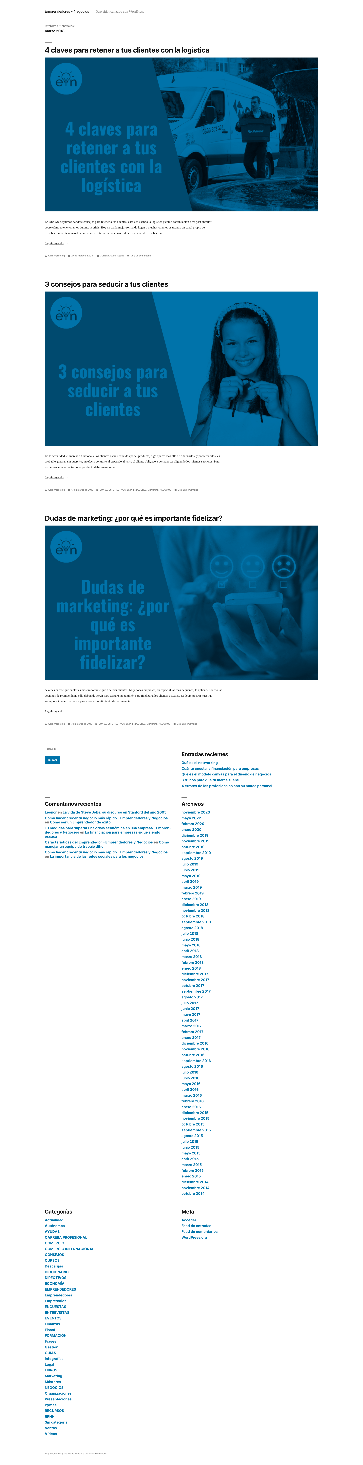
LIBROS (51, 1370)
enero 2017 (191, 1037)
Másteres (53, 1382)
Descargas (54, 1266)
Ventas (51, 1428)
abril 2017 (190, 1020)
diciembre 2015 (195, 1113)
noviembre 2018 (195, 910)
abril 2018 (190, 951)
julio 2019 (190, 864)
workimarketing (56, 255)
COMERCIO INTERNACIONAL (69, 1249)
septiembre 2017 (196, 991)
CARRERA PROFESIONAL (66, 1237)
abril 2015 (190, 1159)
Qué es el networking (200, 763)
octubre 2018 (193, 916)
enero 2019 (191, 899)
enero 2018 (191, 968)
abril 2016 (190, 1089)
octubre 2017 (193, 985)
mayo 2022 (191, 818)
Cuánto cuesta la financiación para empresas (220, 768)
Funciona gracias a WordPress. (91, 1453)
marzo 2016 (192, 1095)
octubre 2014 (193, 1193)
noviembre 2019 (195, 841)
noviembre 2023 (196, 812)
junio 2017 (190, 1008)
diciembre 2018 (195, 905)
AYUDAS (52, 1231)
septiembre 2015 (196, 1130)
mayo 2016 (191, 1084)
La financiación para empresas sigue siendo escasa (102, 834)
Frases (50, 1341)
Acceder (189, 1220)
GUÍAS (50, 1353)
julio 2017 (190, 1003)
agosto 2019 (192, 858)
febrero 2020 (193, 824)
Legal (49, 1364)
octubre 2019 (193, 847)
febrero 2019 (193, 893)
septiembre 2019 (196, 853)
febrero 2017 (192, 1032)
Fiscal (50, 1330)
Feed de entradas (196, 1226)
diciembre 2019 (195, 835)
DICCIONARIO (57, 1272)
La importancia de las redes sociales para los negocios (97, 856)
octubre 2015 (193, 1124)
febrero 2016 (193, 1101)
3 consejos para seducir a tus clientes (106, 284)
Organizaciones (58, 1393)
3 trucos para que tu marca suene (210, 780)
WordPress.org (194, 1237)
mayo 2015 (191, 1153)
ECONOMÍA (55, 1283)
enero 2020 (191, 829)
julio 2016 (190, 1072)
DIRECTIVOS (119, 489)
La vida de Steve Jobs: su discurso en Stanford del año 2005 (114, 812)
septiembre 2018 (196, 922)
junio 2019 (190, 870)
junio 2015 (190, 1147)
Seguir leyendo (56, 243)
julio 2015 (190, 1141)
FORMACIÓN (56, 1335)
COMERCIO (54, 1243)
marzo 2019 (192, 887)
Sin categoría (56, 1422)
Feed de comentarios (200, 1231)
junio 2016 (190, 1078)
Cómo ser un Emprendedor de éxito (80, 822)
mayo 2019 (191, 876)
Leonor (51, 812)
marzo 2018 (192, 957)
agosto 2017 (192, 997)
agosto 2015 (192, 1136)
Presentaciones (58, 1399)
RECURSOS (54, 1410)
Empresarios (55, 1301)
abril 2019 (190, 881)
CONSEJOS (106, 255)
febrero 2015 (193, 1170)
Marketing (118, 255)
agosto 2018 (192, 928)
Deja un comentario (141, 255)
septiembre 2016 (196, 1061)
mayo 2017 (191, 1014)
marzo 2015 (192, 1165)
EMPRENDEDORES (136, 489)
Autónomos (55, 1226)
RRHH (49, 1416)
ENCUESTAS (55, 1307)
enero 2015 (191, 1176)
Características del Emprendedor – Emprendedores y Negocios (99, 842)
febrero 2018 (193, 962)
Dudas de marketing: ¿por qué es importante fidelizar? (133, 518)
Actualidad (54, 1220)
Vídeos (51, 1434)
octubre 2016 (193, 1055)
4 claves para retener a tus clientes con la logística (127, 50)
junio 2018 (190, 939)
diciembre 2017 (195, 974)
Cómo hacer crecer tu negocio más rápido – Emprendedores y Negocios (106, 818)
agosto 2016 (192, 1066)
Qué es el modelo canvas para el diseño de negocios (226, 774)
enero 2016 (191, 1107)
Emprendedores (58, 1295)
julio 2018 (190, 933)
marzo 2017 (192, 1026)
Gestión (51, 1347)
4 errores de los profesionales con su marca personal (227, 786)
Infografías (54, 1359)
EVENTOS (53, 1318)
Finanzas (52, 1324)
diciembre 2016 (195, 1043)
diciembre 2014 (195, 1182)
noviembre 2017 (195, 980)
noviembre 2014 (196, 1188)
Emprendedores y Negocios (67, 11)
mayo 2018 (191, 945)
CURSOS (52, 1260)
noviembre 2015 (195, 1118)
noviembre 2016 (195, 1049)
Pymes (51, 1405)
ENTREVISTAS (57, 1312)
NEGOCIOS (165, 489)
